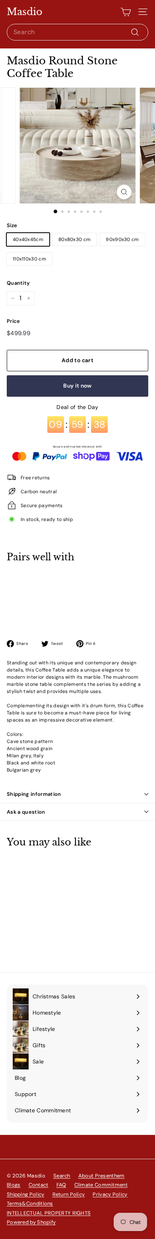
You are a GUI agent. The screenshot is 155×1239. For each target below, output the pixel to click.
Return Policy (68, 1194)
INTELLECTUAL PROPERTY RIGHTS (49, 1213)
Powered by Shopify (31, 1222)
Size (12, 225)
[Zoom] (123, 192)
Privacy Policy (110, 1194)
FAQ (61, 1184)
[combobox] (77, 32)
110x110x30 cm (29, 259)
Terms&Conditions (30, 1203)
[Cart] (125, 12)
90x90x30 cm (122, 239)
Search (61, 1175)
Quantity (18, 283)
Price (13, 321)
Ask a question (26, 812)
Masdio (25, 11)
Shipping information (34, 794)
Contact (38, 1184)
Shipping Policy (26, 1194)
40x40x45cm (28, 239)
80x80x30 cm (74, 239)
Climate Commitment (101, 1184)
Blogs (14, 1184)
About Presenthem (101, 1175)
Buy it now (77, 385)
